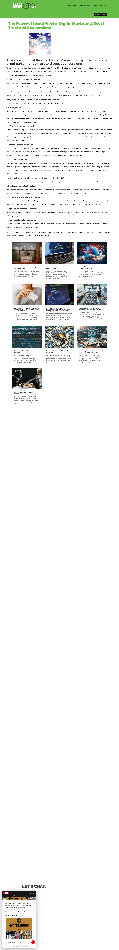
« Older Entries (17, 411)
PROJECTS (71, 5)
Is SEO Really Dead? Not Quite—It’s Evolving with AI (25, 392)
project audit (100, 14)
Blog (95, 5)
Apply (103, 5)
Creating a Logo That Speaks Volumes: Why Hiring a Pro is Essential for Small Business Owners (26, 309)
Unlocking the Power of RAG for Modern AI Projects (59, 351)
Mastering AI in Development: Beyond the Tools (26, 351)
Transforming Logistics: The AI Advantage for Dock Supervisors (90, 308)
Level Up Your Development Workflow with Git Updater (58, 267)
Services (84, 5)
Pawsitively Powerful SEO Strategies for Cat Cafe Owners (27, 267)
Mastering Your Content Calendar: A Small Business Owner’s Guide (91, 351)
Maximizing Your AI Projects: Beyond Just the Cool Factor (91, 267)
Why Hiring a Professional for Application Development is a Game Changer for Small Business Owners (58, 309)
